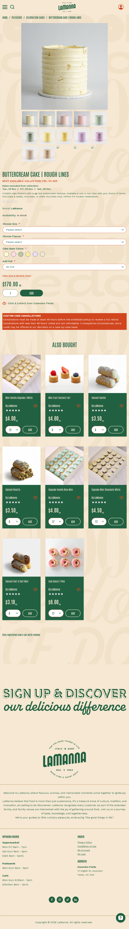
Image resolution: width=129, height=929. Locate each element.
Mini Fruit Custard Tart (59, 397)
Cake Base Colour (13, 248)
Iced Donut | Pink (56, 581)
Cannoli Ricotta (13, 489)
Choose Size (10, 224)
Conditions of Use (87, 846)
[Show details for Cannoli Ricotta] (21, 465)
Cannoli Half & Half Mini (17, 581)
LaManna (16, 208)
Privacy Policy (85, 842)
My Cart (82, 854)
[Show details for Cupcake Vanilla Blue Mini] (64, 465)
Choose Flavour (12, 236)
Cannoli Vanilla (99, 397)
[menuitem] (102, 842)
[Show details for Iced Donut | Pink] (64, 557)
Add (31, 293)
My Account (84, 850)
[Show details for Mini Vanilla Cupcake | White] (21, 374)
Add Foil (7, 261)
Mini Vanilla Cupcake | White (19, 397)
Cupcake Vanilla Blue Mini (60, 489)
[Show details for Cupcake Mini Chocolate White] (107, 465)
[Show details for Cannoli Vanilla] (107, 374)
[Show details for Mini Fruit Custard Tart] (64, 374)
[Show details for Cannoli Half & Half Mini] (21, 557)
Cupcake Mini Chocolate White (106, 489)
